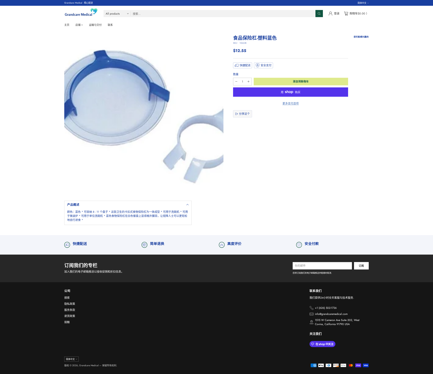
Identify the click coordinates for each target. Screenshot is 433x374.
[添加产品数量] (248, 81)
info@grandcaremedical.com (331, 314)
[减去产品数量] (236, 81)
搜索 (67, 298)
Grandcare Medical (89, 365)
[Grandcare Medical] (81, 13)
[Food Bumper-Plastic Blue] (143, 115)
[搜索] (319, 13)
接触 (67, 322)
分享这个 (244, 114)
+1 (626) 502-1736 (326, 308)
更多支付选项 (290, 103)
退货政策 (69, 316)
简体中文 (362, 3)
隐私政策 (69, 304)
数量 (235, 74)
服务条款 (69, 310)
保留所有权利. (109, 365)
